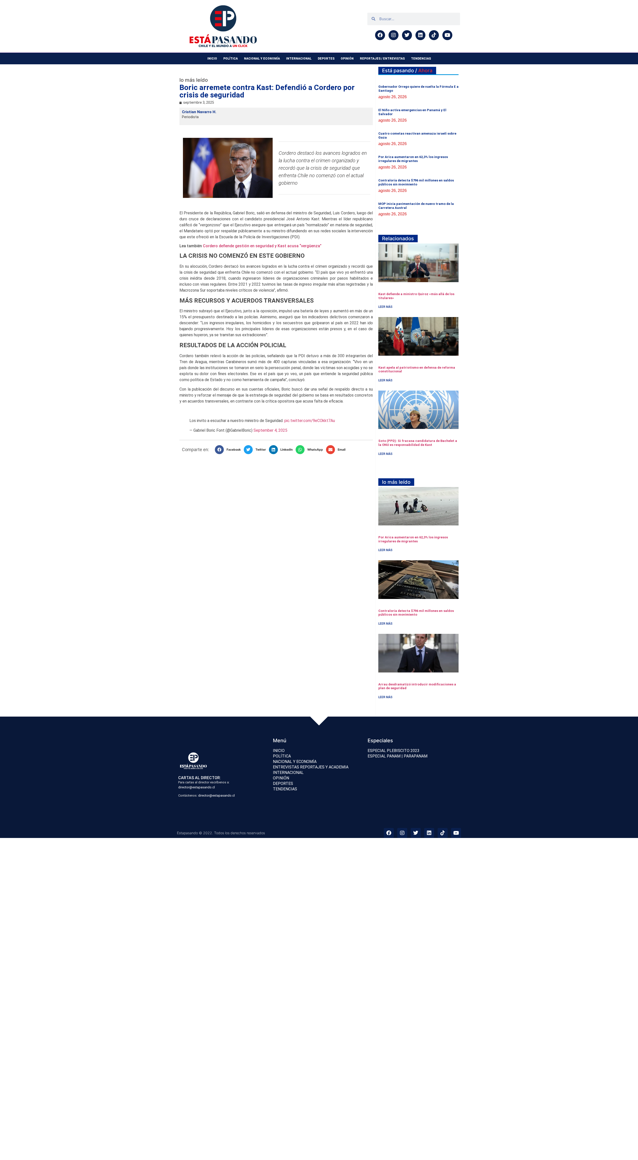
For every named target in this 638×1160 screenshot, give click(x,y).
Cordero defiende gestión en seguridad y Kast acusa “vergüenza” (262, 246)
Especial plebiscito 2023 (393, 750)
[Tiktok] (434, 35)
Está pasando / (407, 71)
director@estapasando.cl (196, 787)
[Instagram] (394, 35)
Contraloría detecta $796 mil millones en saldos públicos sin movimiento (416, 182)
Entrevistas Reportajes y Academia (310, 767)
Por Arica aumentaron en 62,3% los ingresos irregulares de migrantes (413, 159)
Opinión (347, 58)
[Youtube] (447, 35)
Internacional (299, 58)
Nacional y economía (262, 58)
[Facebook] (380, 35)
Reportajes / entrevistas (382, 58)
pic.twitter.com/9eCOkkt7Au (309, 420)
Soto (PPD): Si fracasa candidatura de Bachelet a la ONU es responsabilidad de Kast (417, 443)
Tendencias (421, 58)
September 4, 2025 (270, 430)
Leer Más (385, 307)
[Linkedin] (420, 35)
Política (230, 58)
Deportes (326, 58)
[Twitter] (407, 35)
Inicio (212, 58)
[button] (229, 449)
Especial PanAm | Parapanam (397, 756)
